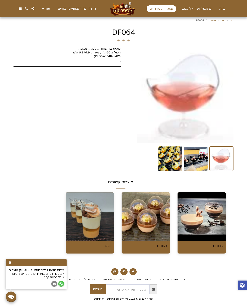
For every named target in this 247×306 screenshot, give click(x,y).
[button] (33, 8)
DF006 (218, 246)
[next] (143, 95)
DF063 (162, 246)
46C (108, 246)
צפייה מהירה (201, 239)
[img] (202, 216)
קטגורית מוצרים (216, 20)
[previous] (227, 95)
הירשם (97, 289)
